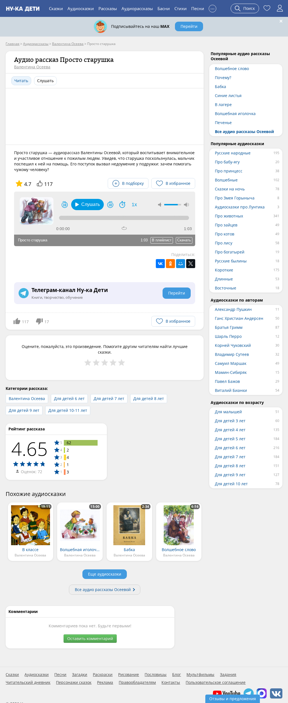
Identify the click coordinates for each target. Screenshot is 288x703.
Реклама (105, 682)
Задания (228, 675)
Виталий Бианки (231, 390)
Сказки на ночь (230, 189)
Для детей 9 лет (24, 410)
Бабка (220, 86)
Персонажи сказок (73, 682)
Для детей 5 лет (230, 438)
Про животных (229, 216)
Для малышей (228, 411)
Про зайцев (226, 225)
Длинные (224, 279)
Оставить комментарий (90, 638)
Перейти (189, 26)
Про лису (223, 243)
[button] (87, 204)
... (212, 8)
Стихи (180, 8)
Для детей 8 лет (148, 398)
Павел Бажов (227, 381)
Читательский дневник (28, 682)
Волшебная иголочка (235, 113)
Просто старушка (32, 240)
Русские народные (233, 153)
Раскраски (102, 675)
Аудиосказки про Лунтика (240, 207)
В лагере (223, 104)
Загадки (79, 675)
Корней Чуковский (233, 345)
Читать (21, 80)
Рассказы (107, 8)
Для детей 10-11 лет (67, 410)
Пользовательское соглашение (216, 682)
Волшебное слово (232, 68)
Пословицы (155, 675)
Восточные (225, 288)
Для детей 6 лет (69, 398)
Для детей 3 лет (230, 420)
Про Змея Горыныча (235, 198)
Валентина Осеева (32, 66)
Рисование (128, 675)
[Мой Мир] (180, 263)
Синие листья (228, 95)
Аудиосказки (81, 8)
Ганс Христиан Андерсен (239, 318)
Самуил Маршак (230, 363)
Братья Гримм (228, 327)
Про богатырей (229, 252)
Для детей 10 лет (231, 483)
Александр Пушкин (233, 309)
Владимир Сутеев (232, 354)
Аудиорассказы (137, 8)
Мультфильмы (200, 675)
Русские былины (231, 261)
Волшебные (226, 180)
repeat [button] (124, 228)
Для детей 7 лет (109, 398)
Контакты (170, 682)
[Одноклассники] (170, 263)
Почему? (223, 77)
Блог (176, 675)
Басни (164, 8)
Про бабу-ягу (227, 162)
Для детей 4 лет (230, 429)
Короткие (224, 270)
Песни (197, 8)
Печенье (223, 122)
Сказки (56, 8)
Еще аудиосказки (104, 574)
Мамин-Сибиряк (231, 372)
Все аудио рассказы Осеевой (103, 589)
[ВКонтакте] (160, 263)
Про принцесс (228, 171)
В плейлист (162, 240)
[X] (190, 263)
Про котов (224, 234)
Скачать (184, 240)
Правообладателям (137, 682)
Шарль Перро (228, 336)
